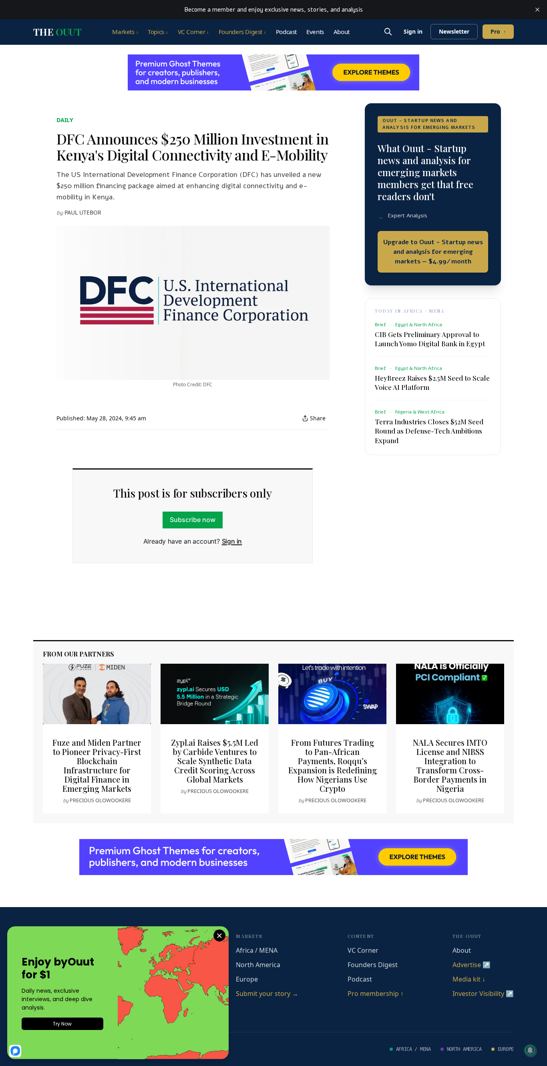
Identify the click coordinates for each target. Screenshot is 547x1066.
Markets (125, 32)
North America (258, 964)
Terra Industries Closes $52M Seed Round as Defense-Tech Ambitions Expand (429, 430)
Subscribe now (192, 520)
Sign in (413, 31)
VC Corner (193, 32)
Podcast (286, 32)
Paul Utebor (82, 212)
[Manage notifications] (530, 1050)
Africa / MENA (257, 950)
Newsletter (454, 31)
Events (315, 32)
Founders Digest (242, 32)
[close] (537, 9)
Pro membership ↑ (376, 993)
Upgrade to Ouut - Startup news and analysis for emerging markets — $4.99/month (433, 252)
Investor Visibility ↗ (483, 993)
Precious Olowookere (100, 800)
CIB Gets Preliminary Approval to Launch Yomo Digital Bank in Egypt (430, 339)
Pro (498, 31)
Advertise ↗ (471, 964)
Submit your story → (267, 993)
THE (57, 31)
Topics (158, 32)
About (342, 32)
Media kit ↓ (468, 979)
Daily (64, 120)
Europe (247, 979)
